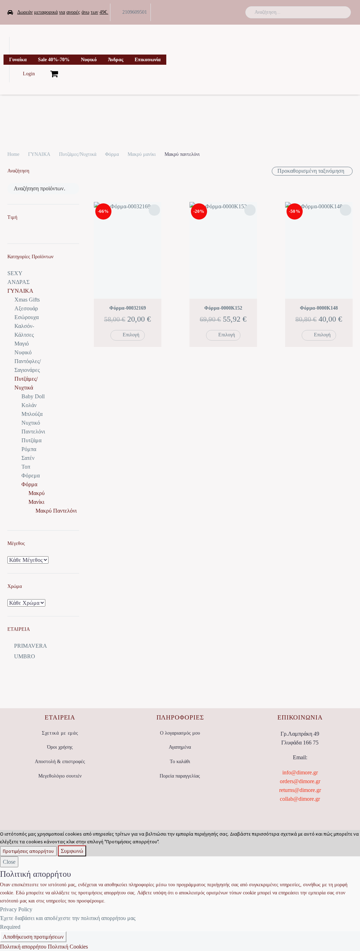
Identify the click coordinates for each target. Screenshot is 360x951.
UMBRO (24, 656)
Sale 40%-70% (54, 59)
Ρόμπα (28, 449)
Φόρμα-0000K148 (319, 308)
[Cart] (54, 73)
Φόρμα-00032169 (127, 308)
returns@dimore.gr (300, 790)
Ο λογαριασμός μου (180, 733)
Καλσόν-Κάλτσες (24, 330)
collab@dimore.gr (300, 799)
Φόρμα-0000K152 (223, 308)
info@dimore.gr (300, 772)
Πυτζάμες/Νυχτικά (77, 154)
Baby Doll (33, 396)
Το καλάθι (180, 761)
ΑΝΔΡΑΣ (18, 282)
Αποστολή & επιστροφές (60, 761)
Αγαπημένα (180, 747)
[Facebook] (207, 12)
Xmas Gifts (27, 300)
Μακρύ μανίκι (142, 154)
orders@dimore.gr (300, 781)
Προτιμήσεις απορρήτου (28, 851)
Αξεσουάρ (26, 308)
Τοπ (25, 467)
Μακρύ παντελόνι (56, 511)
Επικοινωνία (148, 59)
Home (13, 154)
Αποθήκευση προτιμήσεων (33, 937)
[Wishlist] (42, 73)
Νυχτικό (30, 423)
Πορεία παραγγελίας (180, 776)
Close (9, 862)
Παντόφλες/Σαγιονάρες (27, 365)
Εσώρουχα (26, 317)
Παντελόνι (33, 432)
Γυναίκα (18, 59)
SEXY (14, 273)
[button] (342, 12)
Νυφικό (89, 59)
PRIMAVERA (30, 646)
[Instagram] (229, 12)
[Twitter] (218, 12)
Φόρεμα (30, 475)
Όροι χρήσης (60, 747)
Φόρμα (112, 154)
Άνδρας (115, 59)
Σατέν (27, 458)
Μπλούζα (32, 414)
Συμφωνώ (72, 851)
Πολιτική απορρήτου (23, 947)
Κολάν (29, 405)
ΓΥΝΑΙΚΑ (39, 154)
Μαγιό (21, 344)
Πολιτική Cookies (68, 947)
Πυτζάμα (31, 440)
